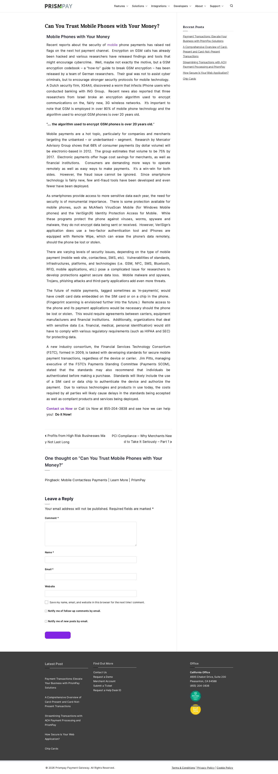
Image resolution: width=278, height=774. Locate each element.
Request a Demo (103, 676)
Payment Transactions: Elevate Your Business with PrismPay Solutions (205, 39)
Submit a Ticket (102, 685)
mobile (112, 45)
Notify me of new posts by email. (68, 621)
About (199, 6)
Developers (181, 6)
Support (215, 6)
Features (119, 6)
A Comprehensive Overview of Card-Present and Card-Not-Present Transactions (205, 51)
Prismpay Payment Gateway (72, 767)
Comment (52, 518)
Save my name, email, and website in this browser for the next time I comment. (97, 602)
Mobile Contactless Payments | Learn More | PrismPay (103, 480)
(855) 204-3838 (199, 685)
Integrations (159, 6)
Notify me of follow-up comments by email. (74, 610)
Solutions (138, 6)
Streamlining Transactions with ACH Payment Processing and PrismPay (205, 65)
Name (49, 552)
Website (50, 586)
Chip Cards (189, 78)
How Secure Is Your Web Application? (206, 72)
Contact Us (100, 672)
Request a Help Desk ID (107, 690)
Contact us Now (59, 409)
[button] (126, 6)
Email (49, 569)
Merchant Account (104, 681)
